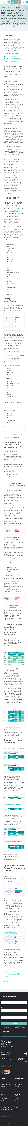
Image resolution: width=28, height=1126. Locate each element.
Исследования (19, 1078)
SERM (2, 1091)
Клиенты (17, 1107)
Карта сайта (3, 1120)
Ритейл (2, 1105)
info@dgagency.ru (6, 1054)
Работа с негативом (5, 1084)
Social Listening (18, 1086)
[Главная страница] (3, 2)
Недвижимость (4, 1098)
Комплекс (3, 1088)
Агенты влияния (4, 1086)
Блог (9, 7)
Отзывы (17, 1109)
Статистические (18, 1082)
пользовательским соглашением (18, 1027)
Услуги (3, 1078)
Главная (3, 7)
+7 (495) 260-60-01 (6, 1052)
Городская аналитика (6, 1107)
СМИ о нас (17, 1100)
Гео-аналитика (18, 1084)
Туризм (2, 1100)
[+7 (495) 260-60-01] (26, 3)
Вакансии (17, 1102)
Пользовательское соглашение (7, 1118)
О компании (17, 1098)
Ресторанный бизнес (6, 1102)
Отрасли (3, 1095)
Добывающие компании (6, 1109)
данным (17, 208)
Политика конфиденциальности (7, 1116)
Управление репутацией (6, 1082)
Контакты (17, 1105)
